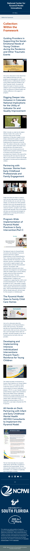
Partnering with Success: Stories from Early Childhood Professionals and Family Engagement (14, 171)
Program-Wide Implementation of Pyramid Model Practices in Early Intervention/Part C (13, 224)
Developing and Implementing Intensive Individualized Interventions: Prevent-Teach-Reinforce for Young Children (13, 351)
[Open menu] (15, 482)
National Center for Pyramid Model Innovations (16, 5)
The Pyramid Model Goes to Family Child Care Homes (14, 299)
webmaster (16, 540)
